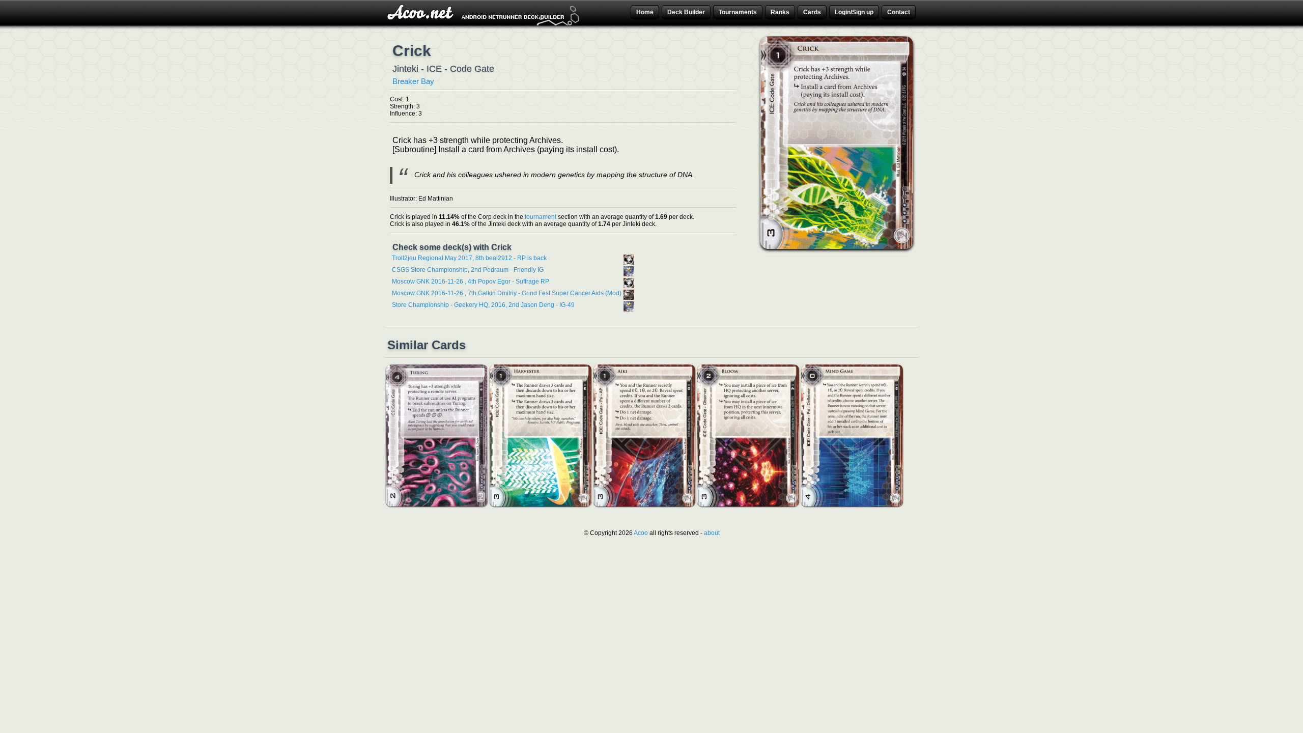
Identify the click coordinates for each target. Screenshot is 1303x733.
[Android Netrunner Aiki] (644, 504)
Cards (812, 12)
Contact (898, 12)
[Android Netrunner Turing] (437, 504)
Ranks (780, 12)
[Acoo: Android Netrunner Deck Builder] (485, 23)
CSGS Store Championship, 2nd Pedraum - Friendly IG (468, 269)
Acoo (641, 533)
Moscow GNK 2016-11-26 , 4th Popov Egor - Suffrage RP (470, 281)
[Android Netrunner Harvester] (540, 504)
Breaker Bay (413, 81)
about (712, 533)
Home (645, 12)
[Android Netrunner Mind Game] (852, 504)
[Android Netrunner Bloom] (748, 504)
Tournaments (738, 12)
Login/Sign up (854, 12)
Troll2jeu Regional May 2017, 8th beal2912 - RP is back (469, 258)
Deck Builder (686, 12)
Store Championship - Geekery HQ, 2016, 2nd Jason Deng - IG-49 (483, 304)
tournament (540, 216)
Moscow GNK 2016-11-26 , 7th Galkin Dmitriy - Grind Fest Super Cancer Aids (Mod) (506, 293)
